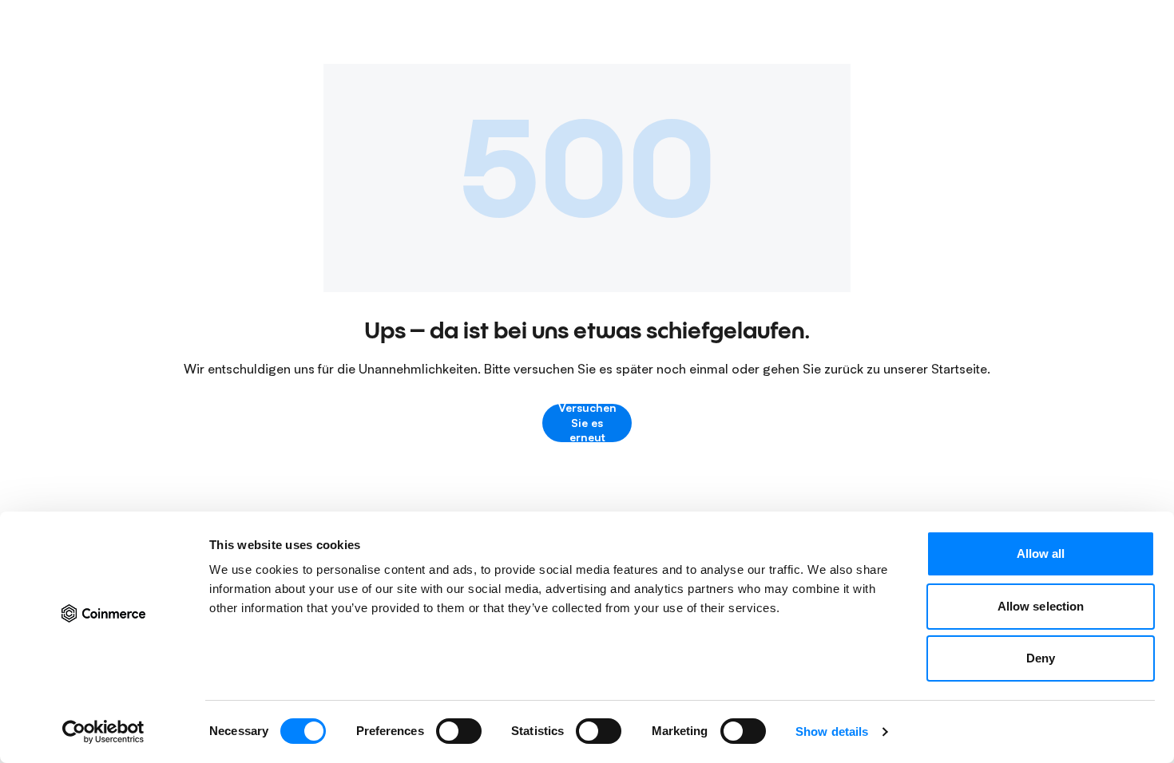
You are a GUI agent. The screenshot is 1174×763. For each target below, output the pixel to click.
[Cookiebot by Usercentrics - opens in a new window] (103, 732)
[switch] (459, 731)
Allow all (1041, 553)
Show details (831, 731)
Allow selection (1041, 606)
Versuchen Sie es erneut (587, 423)
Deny (1040, 658)
